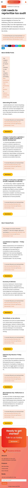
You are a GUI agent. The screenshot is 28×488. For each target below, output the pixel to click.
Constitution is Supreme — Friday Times (13, 242)
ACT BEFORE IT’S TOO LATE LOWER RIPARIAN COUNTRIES (9, 459)
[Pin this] (13, 46)
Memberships (5, 466)
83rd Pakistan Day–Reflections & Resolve (13, 393)
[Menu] (1, 2)
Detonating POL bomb (10, 103)
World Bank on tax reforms (11, 318)
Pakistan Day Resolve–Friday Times (12, 355)
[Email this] (3, 46)
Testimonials (5, 468)
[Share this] (6, 46)
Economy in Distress (9, 282)
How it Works (5, 470)
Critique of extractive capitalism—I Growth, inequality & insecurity (14, 180)
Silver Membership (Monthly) (6, 80)
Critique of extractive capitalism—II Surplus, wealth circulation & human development (14, 138)
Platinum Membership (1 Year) (16, 39)
